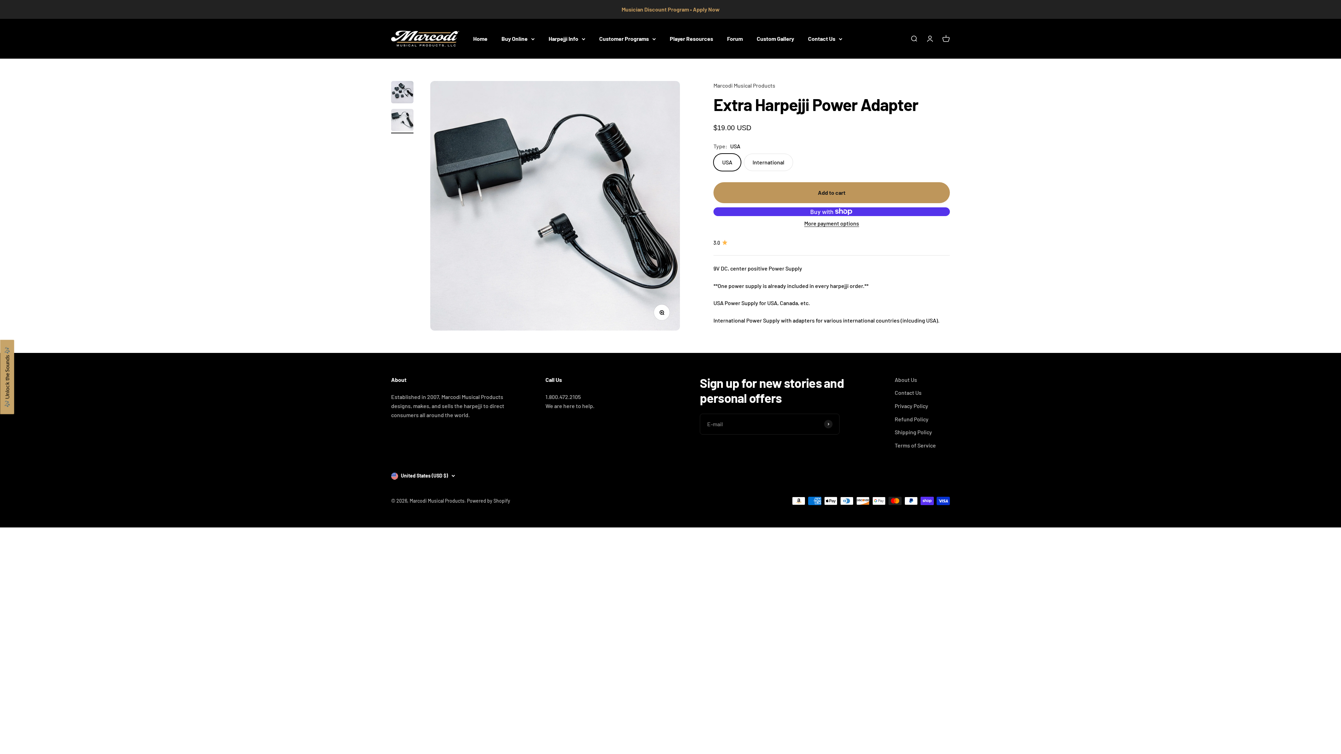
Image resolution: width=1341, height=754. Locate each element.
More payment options (831, 223)
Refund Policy (912, 419)
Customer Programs (624, 38)
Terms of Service (915, 445)
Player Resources (691, 38)
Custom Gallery (775, 38)
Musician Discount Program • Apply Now (671, 9)
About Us (906, 379)
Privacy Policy (911, 405)
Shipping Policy (913, 432)
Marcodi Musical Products (744, 85)
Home (480, 38)
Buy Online (514, 38)
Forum (735, 38)
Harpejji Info (563, 38)
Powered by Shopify (488, 501)
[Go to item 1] (402, 93)
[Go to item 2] (402, 121)
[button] (7, 377)
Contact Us (821, 38)
